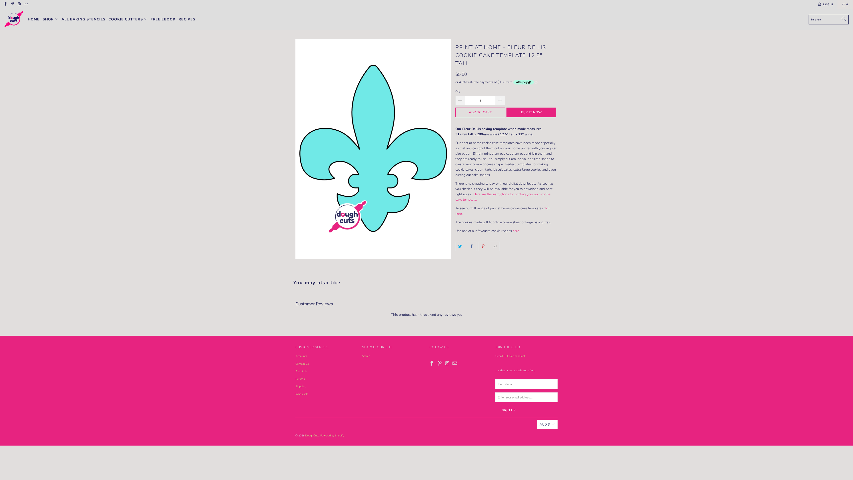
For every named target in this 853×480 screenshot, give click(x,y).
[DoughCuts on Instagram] (19, 4)
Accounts (301, 356)
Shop (49, 19)
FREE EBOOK (163, 19)
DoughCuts (312, 435)
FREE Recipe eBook (514, 356)
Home (34, 19)
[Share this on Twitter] (460, 246)
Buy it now (531, 112)
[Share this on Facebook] (471, 246)
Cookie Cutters (126, 19)
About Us (301, 371)
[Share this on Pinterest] (483, 246)
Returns (300, 379)
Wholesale (301, 394)
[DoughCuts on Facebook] (5, 4)
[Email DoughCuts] (26, 4)
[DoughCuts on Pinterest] (12, 4)
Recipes (187, 19)
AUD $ (545, 424)
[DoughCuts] (13, 19)
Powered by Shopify (332, 435)
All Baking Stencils (83, 19)
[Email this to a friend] (495, 246)
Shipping (300, 386)
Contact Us (302, 364)
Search (366, 356)
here (516, 231)
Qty (457, 91)
